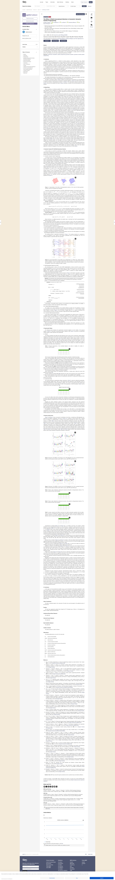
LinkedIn (83, 862)
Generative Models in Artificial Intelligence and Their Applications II (70, 38)
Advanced (89, 6)
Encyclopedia (72, 869)
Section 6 (62, 83)
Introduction (25, 55)
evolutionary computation (52, 54)
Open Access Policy (49, 864)
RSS (86, 854)
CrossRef (60, 663)
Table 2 (69, 380)
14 (83, 129)
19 (51, 138)
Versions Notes (63, 40)
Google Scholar (55, 663)
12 (75, 115)
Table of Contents (26, 52)
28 (59, 373)
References (25, 72)
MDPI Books (72, 863)
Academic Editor (25, 29)
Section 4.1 (49, 331)
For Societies (60, 869)
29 (59, 385)
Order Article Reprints (80, 14)
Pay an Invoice (48, 863)
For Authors (60, 862)
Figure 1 (50, 175)
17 (63, 410)
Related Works (25, 56)
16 (47, 128)
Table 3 (53, 420)
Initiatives (67, 2)
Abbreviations (25, 71)
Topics (47, 2)
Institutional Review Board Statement (29, 66)
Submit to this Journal (29, 18)
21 (76, 146)
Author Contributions (26, 64)
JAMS (71, 870)
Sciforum (71, 862)
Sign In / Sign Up (84, 2)
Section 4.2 (72, 331)
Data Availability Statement (27, 69)
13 (79, 115)
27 (52, 372)
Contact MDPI (48, 866)
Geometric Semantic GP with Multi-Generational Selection (29, 58)
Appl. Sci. (24, 854)
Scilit (64, 663)
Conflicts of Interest (26, 70)
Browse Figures (55, 40)
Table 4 (44, 423)
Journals (41, 2)
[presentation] (55, 168)
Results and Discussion (27, 61)
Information (52, 2)
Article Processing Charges (51, 862)
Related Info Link (25, 35)
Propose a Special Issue (30, 23)
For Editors (60, 864)
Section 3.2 (74, 80)
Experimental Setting (26, 60)
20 (75, 146)
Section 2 (59, 79)
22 (62, 162)
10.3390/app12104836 (45, 9)
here (49, 808)
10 (73, 109)
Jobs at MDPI (48, 867)
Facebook (83, 863)
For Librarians (60, 866)
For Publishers (60, 867)
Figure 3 (46, 417)
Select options (25, 866)
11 (74, 109)
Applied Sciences (29, 9)
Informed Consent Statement (28, 67)
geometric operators (70, 54)
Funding (24, 65)
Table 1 (59, 339)
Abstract (24, 54)
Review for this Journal (30, 21)
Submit (90, 2)
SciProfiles (72, 867)
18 (50, 138)
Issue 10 (39, 9)
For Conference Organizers (62, 870)
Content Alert (90, 854)
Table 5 (75, 423)
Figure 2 (66, 234)
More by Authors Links (26, 38)
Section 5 (45, 83)
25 (71, 361)
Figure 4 (51, 417)
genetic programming (62, 54)
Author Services (60, 2)
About (72, 2)
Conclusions (25, 62)
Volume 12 (35, 9)
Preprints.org (72, 864)
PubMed (70, 687)
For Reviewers (60, 863)
